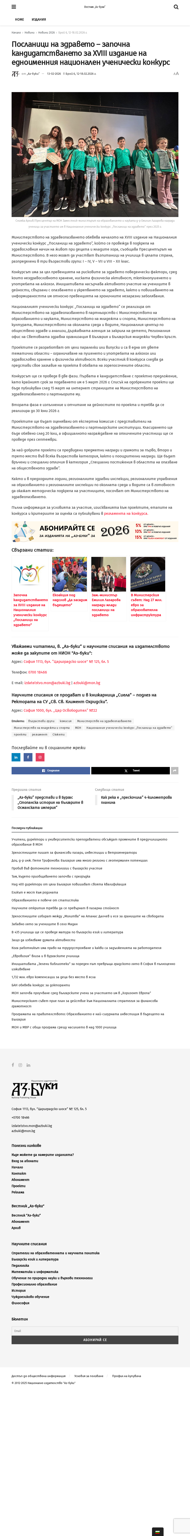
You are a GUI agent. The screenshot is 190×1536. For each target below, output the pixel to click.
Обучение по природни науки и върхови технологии (52, 1278)
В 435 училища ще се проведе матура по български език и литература (67, 932)
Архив (16, 1228)
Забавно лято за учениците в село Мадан (45, 924)
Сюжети (59, 734)
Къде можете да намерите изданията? (43, 1155)
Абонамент (20, 1180)
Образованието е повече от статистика (45, 900)
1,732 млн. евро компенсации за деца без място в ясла (54, 977)
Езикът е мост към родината (35, 892)
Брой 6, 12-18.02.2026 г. (72, 32)
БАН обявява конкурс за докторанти (41, 985)
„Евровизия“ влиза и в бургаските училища (45, 956)
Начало (16, 32)
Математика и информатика (35, 1272)
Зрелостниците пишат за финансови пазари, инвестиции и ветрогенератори (74, 853)
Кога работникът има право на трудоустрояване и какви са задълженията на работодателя (87, 948)
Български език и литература (35, 1259)
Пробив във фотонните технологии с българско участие (57, 868)
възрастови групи (41, 721)
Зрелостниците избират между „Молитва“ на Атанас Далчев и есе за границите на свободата (88, 916)
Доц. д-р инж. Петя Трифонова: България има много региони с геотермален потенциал (80, 861)
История (19, 1291)
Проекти (18, 1186)
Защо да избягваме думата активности (43, 940)
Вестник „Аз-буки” (94, 7)
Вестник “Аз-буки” (26, 1215)
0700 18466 (37, 672)
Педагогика (20, 1266)
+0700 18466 (20, 1118)
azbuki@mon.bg (86, 683)
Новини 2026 (46, 32)
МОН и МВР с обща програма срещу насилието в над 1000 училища (64, 1027)
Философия (20, 1303)
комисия (66, 721)
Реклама (18, 1192)
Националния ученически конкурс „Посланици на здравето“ (129, 727)
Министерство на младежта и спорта (42, 727)
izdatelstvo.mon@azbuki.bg (47, 683)
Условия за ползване (88, 1376)
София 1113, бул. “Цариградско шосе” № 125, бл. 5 (66, 661)
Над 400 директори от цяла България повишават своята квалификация (69, 884)
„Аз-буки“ (33, 73)
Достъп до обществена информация (39, 1376)
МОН (78, 727)
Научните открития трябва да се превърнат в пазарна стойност (65, 908)
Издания (39, 20)
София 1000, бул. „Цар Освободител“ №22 (60, 710)
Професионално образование (34, 1284)
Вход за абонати (25, 1161)
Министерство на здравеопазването (104, 721)
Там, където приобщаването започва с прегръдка (51, 876)
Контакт (19, 1174)
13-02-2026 (54, 73)
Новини (30, 32)
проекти (20, 734)
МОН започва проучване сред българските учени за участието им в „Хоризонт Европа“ (81, 993)
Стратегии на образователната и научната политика (56, 1253)
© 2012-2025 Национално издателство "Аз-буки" (44, 1383)
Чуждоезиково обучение (30, 1297)
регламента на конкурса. (126, 513)
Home (19, 20)
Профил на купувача (126, 1376)
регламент (40, 734)
